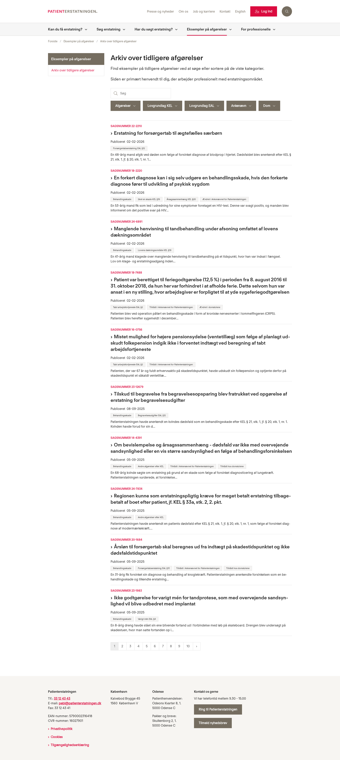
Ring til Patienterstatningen (218, 709)
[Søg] (115, 93)
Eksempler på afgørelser (207, 29)
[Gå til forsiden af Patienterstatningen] (96, 11)
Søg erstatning (108, 29)
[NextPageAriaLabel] (196, 646)
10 (188, 646)
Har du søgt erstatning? (154, 29)
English (240, 11)
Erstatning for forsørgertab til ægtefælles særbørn (168, 133)
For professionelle (256, 29)
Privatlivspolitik (61, 729)
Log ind (266, 11)
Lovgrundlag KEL (160, 106)
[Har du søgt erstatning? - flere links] (175, 29)
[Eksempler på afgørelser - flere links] (229, 29)
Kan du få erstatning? (65, 29)
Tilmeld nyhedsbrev (213, 723)
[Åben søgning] (287, 11)
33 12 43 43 (62, 698)
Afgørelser (123, 106)
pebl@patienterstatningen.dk (80, 703)
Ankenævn (238, 106)
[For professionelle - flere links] (273, 29)
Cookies (57, 737)
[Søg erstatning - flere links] (122, 29)
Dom (266, 106)
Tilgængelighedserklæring (70, 745)
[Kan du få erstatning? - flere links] (84, 29)
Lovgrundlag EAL (201, 106)
